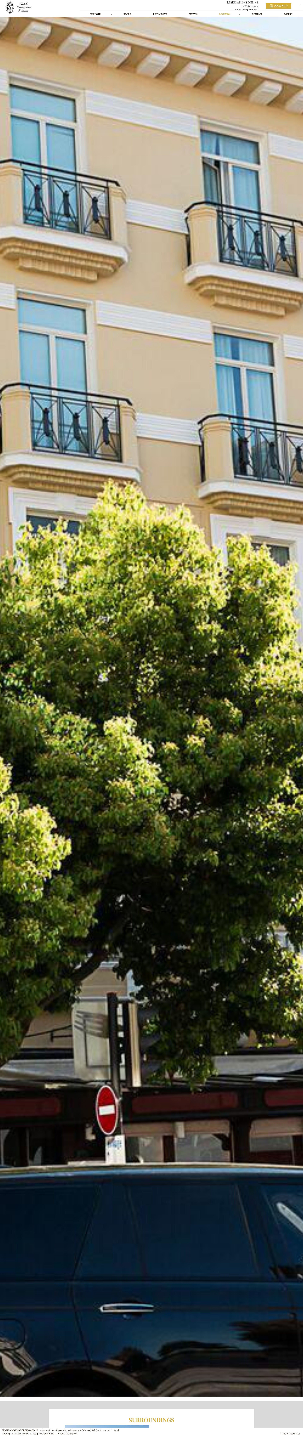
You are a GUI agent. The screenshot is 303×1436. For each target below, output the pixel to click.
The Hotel (96, 14)
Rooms (127, 14)
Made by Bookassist (290, 1433)
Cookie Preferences (67, 1433)
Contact (257, 14)
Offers (288, 14)
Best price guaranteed (43, 1433)
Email (116, 1430)
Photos (193, 14)
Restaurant (160, 14)
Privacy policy (21, 1433)
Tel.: (102, 1430)
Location (224, 14)
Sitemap (6, 1433)
